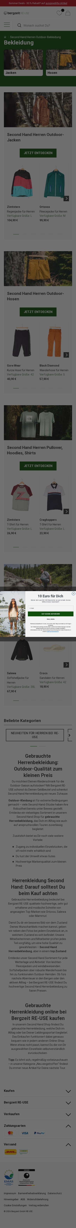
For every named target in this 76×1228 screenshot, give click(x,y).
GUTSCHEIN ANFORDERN (51, 614)
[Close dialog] (73, 593)
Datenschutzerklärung (53, 631)
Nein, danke (51, 619)
